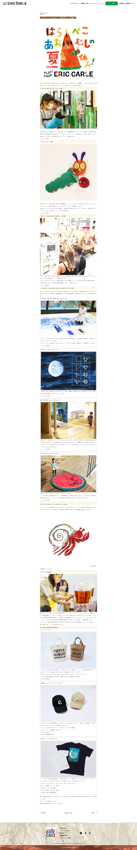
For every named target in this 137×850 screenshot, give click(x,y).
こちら (52, 801)
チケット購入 (111, 3)
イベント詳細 (44, 138)
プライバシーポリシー (65, 830)
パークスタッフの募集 (65, 838)
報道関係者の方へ (64, 835)
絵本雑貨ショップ (129, 3)
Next (93, 812)
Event (42, 14)
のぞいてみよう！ (75, 3)
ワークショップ (94, 3)
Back (44, 812)
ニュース (101, 3)
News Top (68, 812)
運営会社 (62, 833)
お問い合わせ (63, 828)
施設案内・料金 (85, 3)
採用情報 (121, 3)
